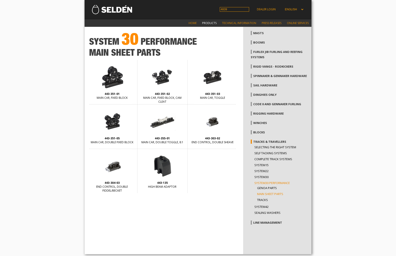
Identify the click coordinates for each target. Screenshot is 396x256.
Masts (258, 33)
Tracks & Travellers (269, 142)
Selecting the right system (275, 147)
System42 (261, 207)
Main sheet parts (270, 194)
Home (193, 23)
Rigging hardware (268, 113)
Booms (259, 42)
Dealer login (266, 9)
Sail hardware (265, 85)
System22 (261, 171)
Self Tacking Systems (270, 153)
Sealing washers (267, 213)
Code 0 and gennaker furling (277, 104)
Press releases (271, 23)
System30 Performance (272, 183)
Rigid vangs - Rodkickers (273, 66)
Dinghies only (265, 95)
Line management (267, 222)
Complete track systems (273, 159)
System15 (261, 165)
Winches (260, 123)
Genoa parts (267, 188)
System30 (261, 177)
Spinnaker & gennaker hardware (280, 76)
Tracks (262, 200)
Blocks (259, 132)
